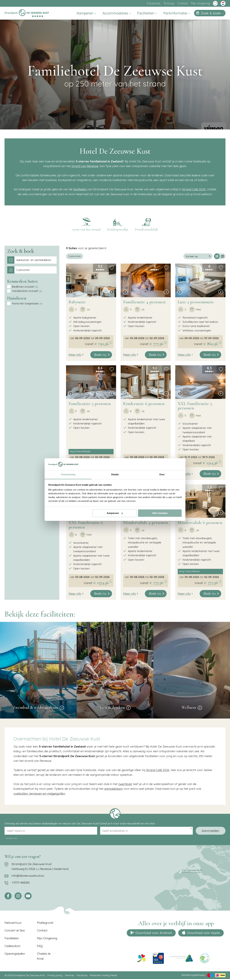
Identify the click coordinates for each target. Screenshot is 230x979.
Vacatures (153, 3)
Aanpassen (113, 513)
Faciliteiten (146, 13)
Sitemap (69, 975)
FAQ (40, 946)
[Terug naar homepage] (27, 13)
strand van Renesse (85, 166)
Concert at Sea (15, 930)
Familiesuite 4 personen (144, 302)
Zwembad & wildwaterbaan (35, 707)
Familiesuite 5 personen (90, 403)
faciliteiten (80, 189)
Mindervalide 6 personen (200, 522)
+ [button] (70, 249)
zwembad (125, 784)
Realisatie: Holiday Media (103, 975)
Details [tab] (115, 474)
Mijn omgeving (200, 3)
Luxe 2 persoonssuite (196, 302)
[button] (70, 292)
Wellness (188, 707)
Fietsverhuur (13, 923)
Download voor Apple (203, 933)
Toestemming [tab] (68, 474)
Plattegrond (45, 923)
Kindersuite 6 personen (143, 403)
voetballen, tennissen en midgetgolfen (39, 793)
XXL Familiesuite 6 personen (86, 525)
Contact (182, 3)
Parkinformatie (175, 13)
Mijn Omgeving (47, 938)
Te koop (168, 3)
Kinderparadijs (117, 229)
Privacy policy (55, 975)
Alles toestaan (160, 513)
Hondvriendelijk (146, 229)
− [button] (70, 253)
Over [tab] (162, 474)
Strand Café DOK (194, 189)
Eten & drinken (112, 707)
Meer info (75, 355)
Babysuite (77, 302)
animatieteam (113, 789)
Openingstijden (15, 953)
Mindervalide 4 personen (145, 522)
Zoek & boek (211, 13)
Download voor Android (153, 933)
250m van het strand (86, 229)
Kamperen (85, 13)
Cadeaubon (12, 946)
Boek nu (100, 355)
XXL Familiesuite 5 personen (195, 406)
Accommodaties (115, 13)
